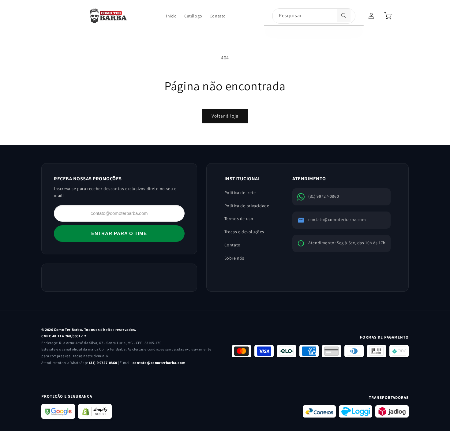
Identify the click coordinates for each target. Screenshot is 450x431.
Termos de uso (238, 218)
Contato (232, 245)
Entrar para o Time (119, 233)
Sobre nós (234, 258)
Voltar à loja (225, 116)
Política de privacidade (246, 205)
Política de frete (240, 192)
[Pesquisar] (344, 15)
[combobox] (314, 16)
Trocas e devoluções (244, 231)
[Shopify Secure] (95, 411)
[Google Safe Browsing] (58, 411)
